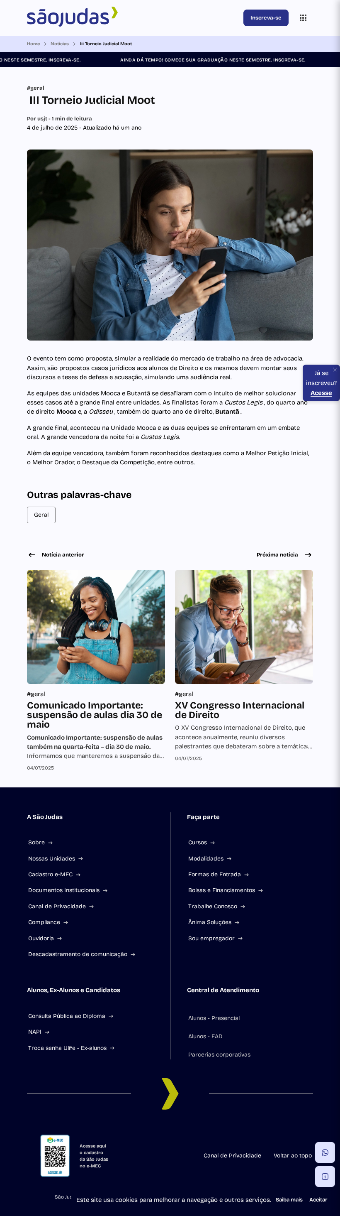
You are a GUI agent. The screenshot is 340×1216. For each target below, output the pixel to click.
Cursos (197, 842)
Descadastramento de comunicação (77, 954)
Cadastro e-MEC (50, 874)
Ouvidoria (41, 938)
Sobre (36, 842)
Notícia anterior (63, 555)
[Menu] (303, 18)
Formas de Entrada (214, 874)
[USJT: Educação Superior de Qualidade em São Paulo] (133, 18)
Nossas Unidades (51, 858)
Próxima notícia (277, 555)
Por (59, 118)
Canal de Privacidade (57, 906)
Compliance (44, 922)
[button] (325, 1152)
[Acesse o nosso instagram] (140, 1131)
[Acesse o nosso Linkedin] (160, 1131)
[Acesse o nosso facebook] (120, 1131)
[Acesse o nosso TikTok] (180, 1131)
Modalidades (205, 858)
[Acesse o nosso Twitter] (200, 1131)
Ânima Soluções (209, 922)
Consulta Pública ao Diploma (66, 1016)
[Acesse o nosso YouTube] (219, 1131)
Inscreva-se (266, 18)
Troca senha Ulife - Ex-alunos (67, 1048)
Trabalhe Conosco (212, 906)
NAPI (34, 1031)
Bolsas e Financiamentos (221, 890)
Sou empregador (211, 938)
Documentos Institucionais (64, 890)
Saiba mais (289, 1199)
